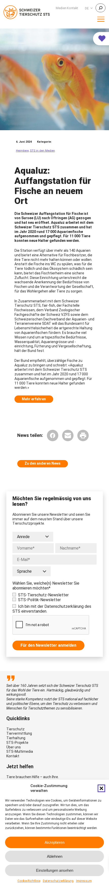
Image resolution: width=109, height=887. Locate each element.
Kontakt (12, 756)
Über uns (13, 747)
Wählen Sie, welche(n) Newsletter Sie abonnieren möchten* (45, 585)
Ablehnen (54, 856)
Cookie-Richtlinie (28, 881)
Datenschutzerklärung (58, 881)
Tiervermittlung (19, 733)
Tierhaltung (15, 738)
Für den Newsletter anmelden (48, 645)
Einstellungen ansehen (54, 870)
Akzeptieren (54, 842)
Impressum (84, 881)
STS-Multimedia (19, 751)
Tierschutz (15, 729)
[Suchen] (100, 8)
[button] (101, 788)
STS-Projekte (17, 743)
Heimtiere (22, 150)
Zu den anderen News (43, 463)
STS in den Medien (42, 150)
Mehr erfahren (34, 399)
